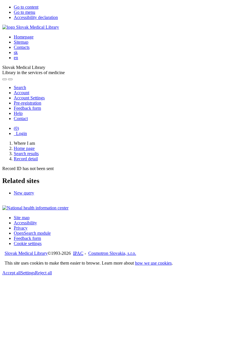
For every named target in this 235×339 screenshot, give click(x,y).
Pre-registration (27, 103)
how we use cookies (153, 263)
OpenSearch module (32, 233)
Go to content (26, 7)
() (16, 128)
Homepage (24, 36)
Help (18, 113)
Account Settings (29, 97)
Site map (22, 217)
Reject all (43, 272)
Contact (21, 118)
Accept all (11, 272)
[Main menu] (10, 79)
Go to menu (24, 12)
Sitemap (21, 42)
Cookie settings (28, 243)
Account (21, 92)
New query (24, 192)
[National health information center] (35, 207)
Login (20, 133)
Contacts (22, 47)
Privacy (21, 228)
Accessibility (25, 222)
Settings (28, 272)
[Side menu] (4, 79)
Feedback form (27, 108)
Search (20, 87)
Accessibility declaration (36, 17)
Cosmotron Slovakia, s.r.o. (112, 253)
